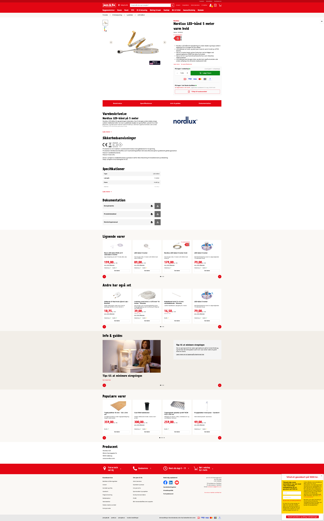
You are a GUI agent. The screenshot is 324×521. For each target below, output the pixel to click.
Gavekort (201, 1)
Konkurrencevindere (139, 495)
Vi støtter (204, 5)
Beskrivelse (117, 103)
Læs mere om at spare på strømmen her (190, 354)
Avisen (178, 5)
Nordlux (176, 21)
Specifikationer (146, 103)
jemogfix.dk (106, 517)
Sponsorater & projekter (140, 491)
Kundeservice (217, 1)
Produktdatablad (177, 35)
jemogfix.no (121, 517)
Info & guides (175, 103)
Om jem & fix (137, 488)
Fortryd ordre (107, 508)
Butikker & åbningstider (110, 481)
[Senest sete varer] (322, 21)
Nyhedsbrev (209, 1)
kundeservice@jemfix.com (214, 486)
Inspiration (185, 5)
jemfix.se (113, 517)
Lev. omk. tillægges (109, 265)
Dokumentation (205, 103)
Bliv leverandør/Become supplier (143, 501)
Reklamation (106, 498)
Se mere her (107, 380)
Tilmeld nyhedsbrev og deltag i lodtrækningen (302, 517)
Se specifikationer (186, 64)
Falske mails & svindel (109, 505)
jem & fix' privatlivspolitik (313, 496)
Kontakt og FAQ (107, 488)
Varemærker (106, 501)
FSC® (134, 498)
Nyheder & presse (138, 484)
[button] (160, 276)
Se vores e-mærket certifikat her (212, 492)
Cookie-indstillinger (132, 517)
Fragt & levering (107, 495)
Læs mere (176, 64)
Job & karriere (195, 5)
